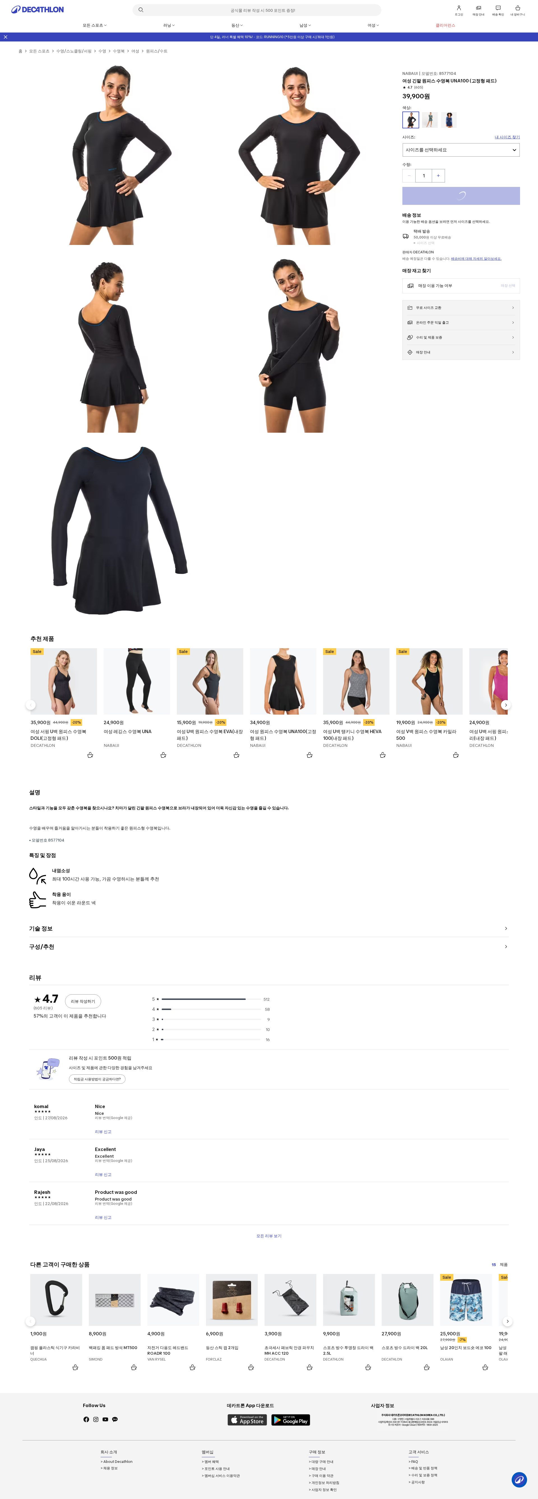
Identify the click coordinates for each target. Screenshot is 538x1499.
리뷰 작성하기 (83, 1001)
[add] (438, 175)
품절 (468, 196)
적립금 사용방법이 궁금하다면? (97, 1079)
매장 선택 (508, 285)
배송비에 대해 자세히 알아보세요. (476, 258)
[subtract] (409, 175)
